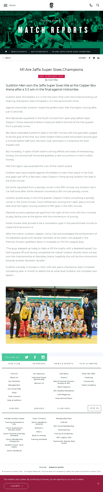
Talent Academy (88, 385)
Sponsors (39, 364)
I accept (15, 486)
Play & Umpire (89, 364)
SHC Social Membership (64, 426)
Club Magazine (63, 394)
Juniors (14, 408)
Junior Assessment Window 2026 (14, 429)
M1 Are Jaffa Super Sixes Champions (71, 52)
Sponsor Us (39, 383)
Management (14, 385)
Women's (39, 428)
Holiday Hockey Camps (14, 418)
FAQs (14, 393)
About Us (14, 377)
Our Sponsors (39, 374)
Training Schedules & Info (14, 423)
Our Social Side (14, 389)
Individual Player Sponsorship (39, 378)
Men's (39, 432)
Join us (94, 408)
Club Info (64, 408)
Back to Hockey (39, 435)
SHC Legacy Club (64, 437)
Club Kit (64, 422)
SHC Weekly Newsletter (64, 391)
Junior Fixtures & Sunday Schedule (14, 434)
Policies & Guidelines (64, 434)
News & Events (19, 52)
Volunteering (64, 430)
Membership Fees (64, 418)
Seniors (39, 408)
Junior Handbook (14, 451)
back (8, 58)
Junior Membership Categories (14, 440)
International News (64, 398)
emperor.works (56, 467)
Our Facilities (14, 381)
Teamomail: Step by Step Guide (64, 442)
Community (89, 381)
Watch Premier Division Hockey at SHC (63, 382)
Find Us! (14, 374)
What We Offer (88, 374)
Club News (63, 374)
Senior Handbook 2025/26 (39, 423)
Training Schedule (39, 439)
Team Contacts (39, 418)
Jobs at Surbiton (14, 400)
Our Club (14, 364)
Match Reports (39, 52)
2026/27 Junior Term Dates (14, 446)
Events (64, 377)
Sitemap (42, 467)
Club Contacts (14, 396)
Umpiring (89, 377)
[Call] (91, 5)
